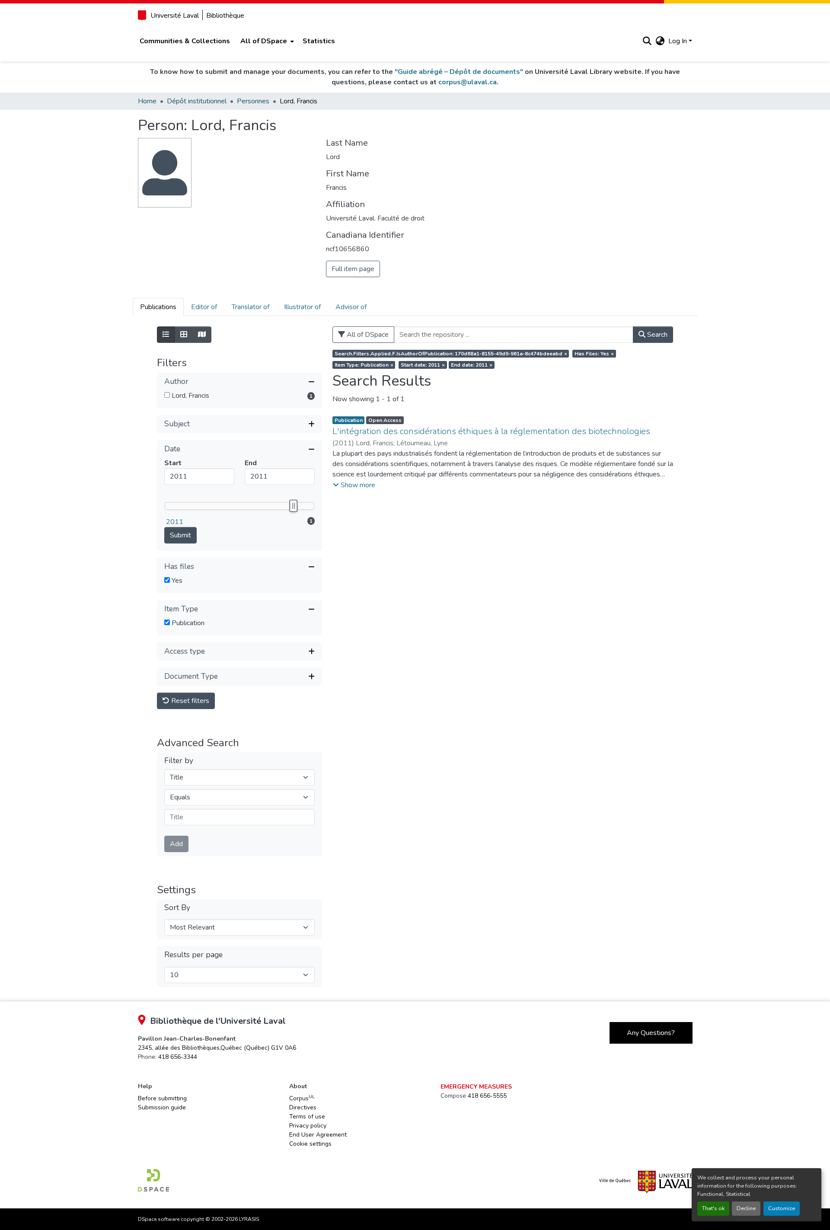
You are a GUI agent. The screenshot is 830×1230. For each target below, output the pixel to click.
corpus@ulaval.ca (467, 82)
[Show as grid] (184, 334)
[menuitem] (266, 41)
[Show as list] (166, 334)
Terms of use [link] (307, 1116)
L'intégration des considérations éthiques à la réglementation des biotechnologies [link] (491, 431)
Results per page (193, 954)
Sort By (177, 907)
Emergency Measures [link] (476, 1087)
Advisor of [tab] (351, 307)
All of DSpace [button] (263, 41)
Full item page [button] (353, 269)
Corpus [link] (302, 1098)
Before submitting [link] (162, 1098)
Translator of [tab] (250, 307)
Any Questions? (651, 1033)
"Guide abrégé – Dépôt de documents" (459, 72)
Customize (781, 1208)
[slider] (293, 506)
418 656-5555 (487, 1096)
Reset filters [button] (189, 701)
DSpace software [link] (158, 1219)
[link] (217, 1048)
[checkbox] (167, 395)
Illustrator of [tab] (302, 307)
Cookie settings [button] (310, 1144)
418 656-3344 (177, 1057)
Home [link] (147, 101)
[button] (647, 41)
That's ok (713, 1208)
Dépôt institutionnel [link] (197, 101)
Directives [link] (302, 1107)
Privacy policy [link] (307, 1125)
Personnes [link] (253, 101)
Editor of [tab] (204, 307)
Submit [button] (180, 535)
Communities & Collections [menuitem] (185, 41)
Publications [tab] (158, 307)
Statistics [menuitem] (319, 41)
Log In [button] (678, 41)
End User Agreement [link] (318, 1135)
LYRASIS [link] (249, 1219)
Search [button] (656, 334)
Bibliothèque (225, 15)
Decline (746, 1208)
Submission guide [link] (162, 1107)
